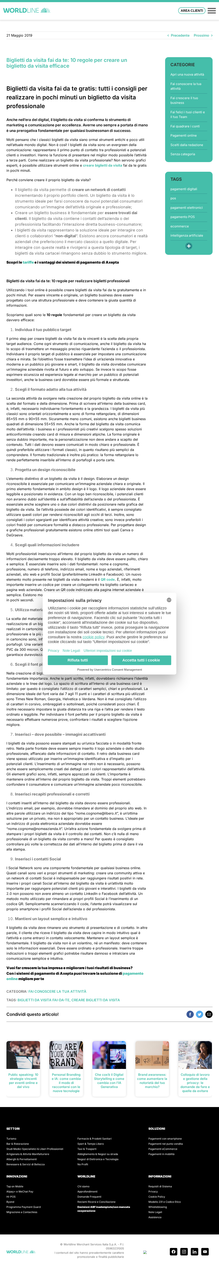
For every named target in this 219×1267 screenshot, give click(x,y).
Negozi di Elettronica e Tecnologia (97, 1159)
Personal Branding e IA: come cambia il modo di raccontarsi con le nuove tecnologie (66, 1083)
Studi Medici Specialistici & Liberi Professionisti (34, 1149)
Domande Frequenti (89, 1196)
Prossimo (201, 35)
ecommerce (179, 226)
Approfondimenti (87, 1191)
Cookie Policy (156, 1196)
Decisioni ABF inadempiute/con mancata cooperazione (103, 1208)
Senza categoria (182, 154)
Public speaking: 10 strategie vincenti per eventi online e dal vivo (23, 1081)
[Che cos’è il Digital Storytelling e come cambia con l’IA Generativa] (109, 1054)
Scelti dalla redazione (186, 145)
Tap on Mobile (14, 1186)
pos (173, 198)
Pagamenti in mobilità (161, 1154)
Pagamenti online (183, 135)
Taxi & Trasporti (86, 1149)
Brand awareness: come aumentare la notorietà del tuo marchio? (152, 1081)
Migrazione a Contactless (21, 1212)
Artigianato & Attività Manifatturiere (27, 1154)
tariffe (28, 262)
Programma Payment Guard (23, 1207)
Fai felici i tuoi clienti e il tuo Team (187, 114)
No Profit (82, 1164)
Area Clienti (192, 10)
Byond (10, 1201)
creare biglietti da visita (102, 165)
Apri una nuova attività (187, 74)
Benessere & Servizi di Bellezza (25, 1164)
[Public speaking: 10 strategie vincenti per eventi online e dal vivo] (23, 1054)
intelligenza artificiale (186, 235)
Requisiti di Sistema (160, 1186)
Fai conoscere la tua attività (185, 86)
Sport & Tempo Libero (90, 1143)
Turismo (11, 1138)
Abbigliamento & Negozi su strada (97, 1154)
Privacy (153, 1191)
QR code (108, 579)
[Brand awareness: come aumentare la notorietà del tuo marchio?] (152, 1054)
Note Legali (155, 1212)
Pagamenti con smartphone (165, 1138)
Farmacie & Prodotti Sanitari (94, 1138)
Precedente (180, 35)
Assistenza (154, 1217)
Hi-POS (11, 1196)
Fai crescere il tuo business (184, 100)
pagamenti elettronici (186, 208)
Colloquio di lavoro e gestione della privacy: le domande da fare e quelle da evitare (195, 1083)
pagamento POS (182, 217)
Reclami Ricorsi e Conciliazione (96, 1201)
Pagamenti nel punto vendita (165, 1143)
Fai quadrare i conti (185, 126)
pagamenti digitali (183, 189)
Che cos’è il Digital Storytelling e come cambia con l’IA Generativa (109, 1081)
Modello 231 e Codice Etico (164, 1201)
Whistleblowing (157, 1207)
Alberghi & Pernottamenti (21, 1159)
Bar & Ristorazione (17, 1143)
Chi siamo (83, 1186)
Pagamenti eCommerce (162, 1149)
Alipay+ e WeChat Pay (19, 1191)
